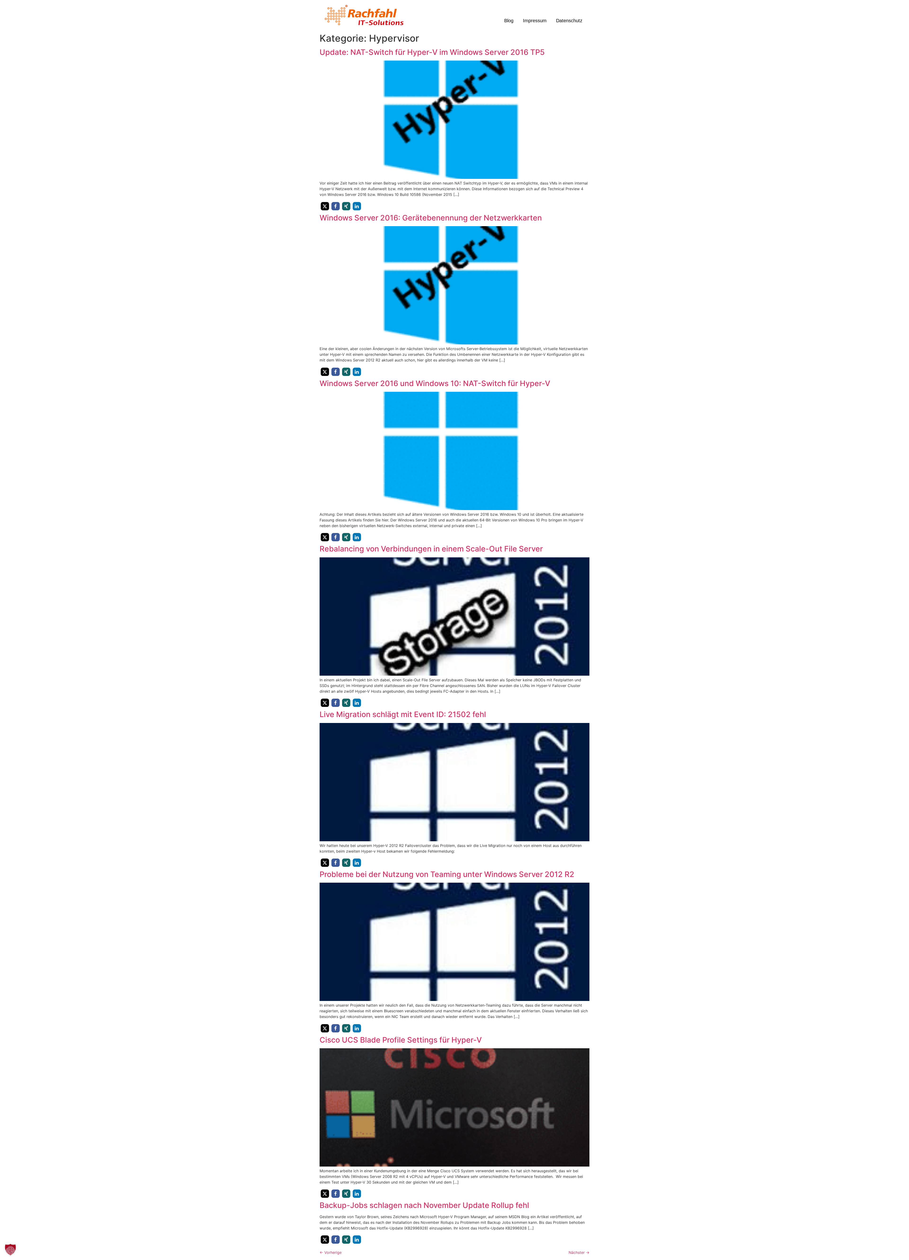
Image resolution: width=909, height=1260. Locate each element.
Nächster (579, 1252)
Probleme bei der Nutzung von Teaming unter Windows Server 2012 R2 (447, 874)
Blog (508, 20)
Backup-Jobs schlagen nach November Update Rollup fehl (424, 1205)
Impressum (535, 20)
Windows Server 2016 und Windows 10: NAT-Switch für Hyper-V (435, 383)
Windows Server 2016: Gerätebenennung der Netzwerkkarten (431, 217)
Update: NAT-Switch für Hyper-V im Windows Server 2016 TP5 (432, 52)
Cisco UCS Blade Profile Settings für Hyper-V (401, 1039)
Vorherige (331, 1252)
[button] (325, 206)
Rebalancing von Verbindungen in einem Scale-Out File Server (431, 548)
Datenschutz (569, 20)
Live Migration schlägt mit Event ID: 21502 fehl (403, 714)
